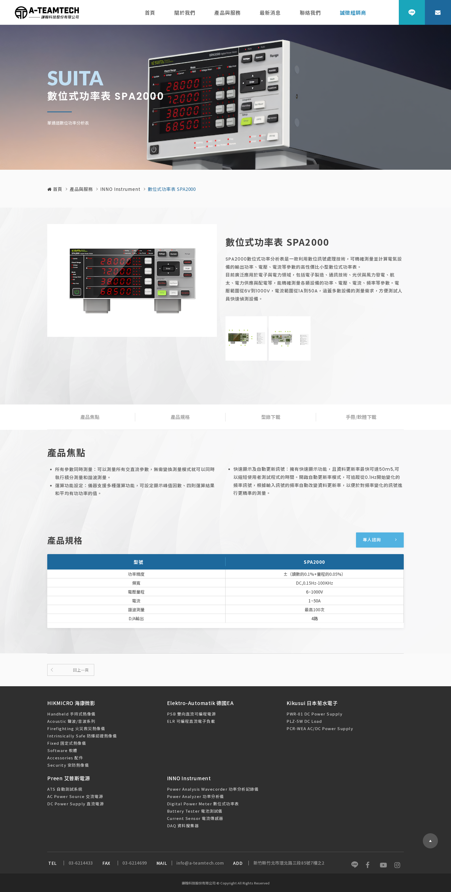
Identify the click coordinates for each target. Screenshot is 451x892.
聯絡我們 (310, 12)
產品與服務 (227, 12)
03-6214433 (81, 863)
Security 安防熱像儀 (68, 765)
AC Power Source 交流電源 (75, 796)
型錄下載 (270, 416)
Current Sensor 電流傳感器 (195, 818)
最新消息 (270, 12)
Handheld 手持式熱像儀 (71, 714)
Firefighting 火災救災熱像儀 (76, 728)
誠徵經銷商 (353, 12)
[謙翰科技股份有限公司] (47, 12)
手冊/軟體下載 (361, 416)
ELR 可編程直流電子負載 (191, 721)
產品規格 (180, 416)
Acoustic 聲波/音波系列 (71, 721)
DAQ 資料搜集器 (183, 825)
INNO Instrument (120, 189)
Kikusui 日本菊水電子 (312, 702)
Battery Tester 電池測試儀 (195, 811)
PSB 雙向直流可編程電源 (191, 714)
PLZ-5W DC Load (304, 721)
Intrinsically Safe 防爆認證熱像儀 (82, 735)
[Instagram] (397, 865)
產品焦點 (89, 416)
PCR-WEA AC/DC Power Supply (320, 728)
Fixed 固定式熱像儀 (66, 743)
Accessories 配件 (65, 757)
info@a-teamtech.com (200, 863)
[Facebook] (369, 865)
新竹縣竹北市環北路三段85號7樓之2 (288, 863)
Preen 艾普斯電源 (68, 778)
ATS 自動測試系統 (64, 789)
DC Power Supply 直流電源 (75, 803)
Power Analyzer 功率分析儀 (195, 796)
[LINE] (412, 12)
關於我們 (184, 12)
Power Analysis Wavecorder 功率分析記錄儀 (213, 789)
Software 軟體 (62, 750)
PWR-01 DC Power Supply (314, 714)
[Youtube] (383, 865)
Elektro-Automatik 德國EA (200, 702)
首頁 (150, 12)
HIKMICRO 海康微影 (71, 702)
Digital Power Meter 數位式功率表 (203, 803)
